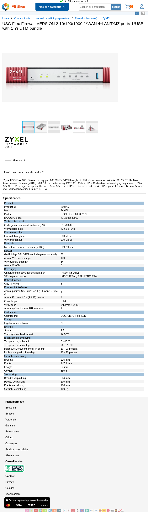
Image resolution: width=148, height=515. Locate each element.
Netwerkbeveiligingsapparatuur (53, 18)
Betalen (9, 413)
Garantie (10, 425)
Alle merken (12, 455)
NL (137, 13)
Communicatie (22, 18)
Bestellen (10, 407)
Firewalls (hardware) (86, 18)
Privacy (9, 482)
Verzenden (11, 419)
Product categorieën (16, 449)
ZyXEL (106, 18)
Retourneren (12, 431)
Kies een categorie (51, 6)
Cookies (9, 488)
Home (5, 18)
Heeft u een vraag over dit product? (24, 172)
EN (143, 13)
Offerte (9, 437)
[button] (114, 37)
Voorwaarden (12, 493)
